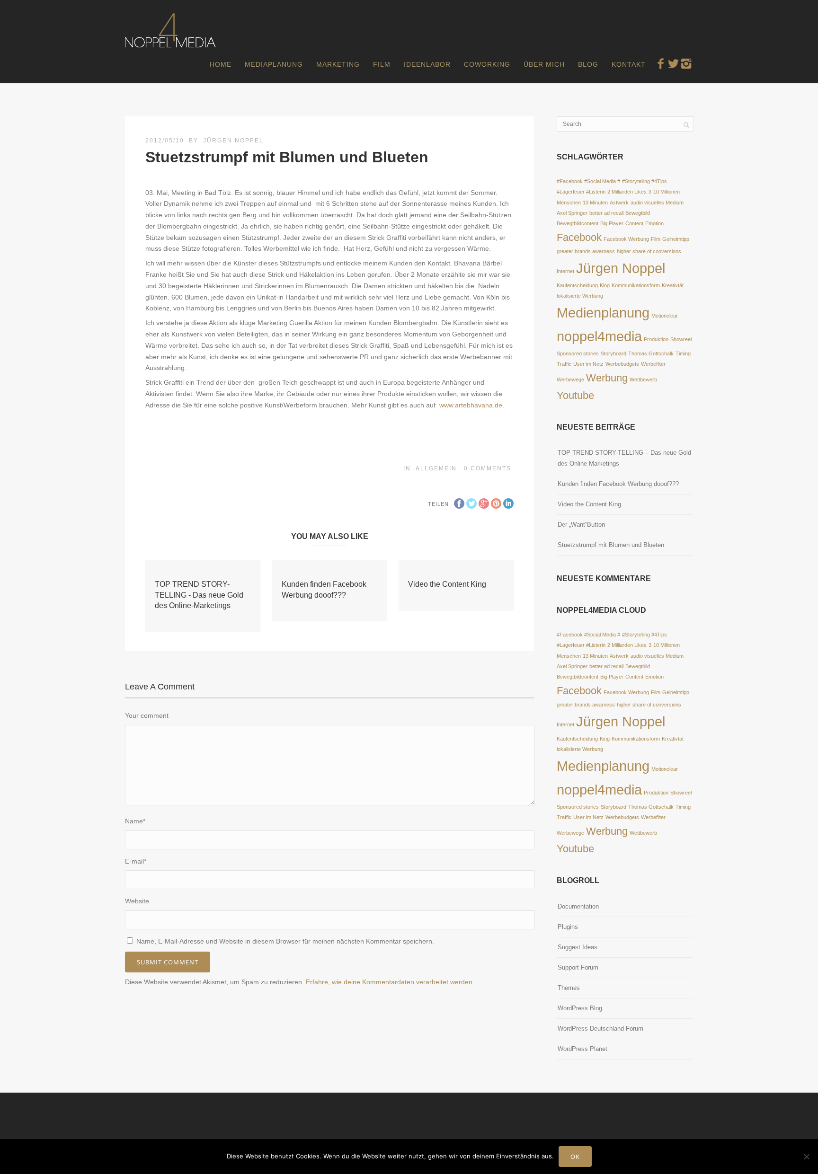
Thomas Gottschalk (651, 353)
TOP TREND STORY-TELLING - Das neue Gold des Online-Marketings (199, 594)
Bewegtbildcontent (577, 223)
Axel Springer (572, 213)
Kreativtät (673, 285)
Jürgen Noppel (233, 140)
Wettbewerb (643, 379)
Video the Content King (447, 584)
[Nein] (806, 1156)
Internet (565, 271)
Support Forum (578, 967)
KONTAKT (629, 64)
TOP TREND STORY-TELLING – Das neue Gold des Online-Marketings (624, 458)
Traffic (564, 364)
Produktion (656, 339)
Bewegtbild (637, 213)
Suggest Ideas (577, 947)
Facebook (579, 237)
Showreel (681, 339)
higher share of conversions (649, 251)
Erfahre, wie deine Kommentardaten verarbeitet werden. (390, 982)
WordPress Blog (580, 1008)
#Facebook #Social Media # (588, 181)
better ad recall (606, 213)
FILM (382, 64)
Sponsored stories (578, 353)
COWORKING (487, 64)
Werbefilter (653, 364)
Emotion (654, 223)
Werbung (607, 378)
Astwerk (619, 202)
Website (137, 901)
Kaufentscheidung (577, 285)
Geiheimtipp (675, 239)
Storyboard (613, 353)
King (605, 285)
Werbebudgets (622, 364)
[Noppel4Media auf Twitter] (673, 64)
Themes (569, 987)
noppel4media (599, 336)
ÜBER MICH (544, 64)
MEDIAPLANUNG (274, 64)
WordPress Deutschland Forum (600, 1028)
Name (135, 821)
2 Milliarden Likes (627, 191)
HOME (220, 64)
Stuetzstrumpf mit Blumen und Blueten (611, 544)
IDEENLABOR (427, 64)
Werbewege (570, 379)
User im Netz (588, 364)
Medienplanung (603, 312)
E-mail (135, 861)
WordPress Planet (582, 1048)
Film (655, 239)
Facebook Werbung (626, 239)
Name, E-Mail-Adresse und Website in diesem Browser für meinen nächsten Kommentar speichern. (285, 941)
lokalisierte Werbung (580, 296)
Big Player (611, 223)
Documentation (578, 906)
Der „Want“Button (581, 524)
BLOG (588, 64)
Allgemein (436, 468)
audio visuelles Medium (657, 202)
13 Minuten (595, 202)
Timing (683, 353)
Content (634, 223)
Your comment (147, 715)
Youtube (575, 395)
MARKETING (338, 64)
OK (575, 1156)
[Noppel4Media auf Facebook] (661, 64)
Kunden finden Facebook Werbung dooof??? (618, 483)
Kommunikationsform (636, 285)
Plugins (568, 926)
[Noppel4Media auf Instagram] (686, 64)
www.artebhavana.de (470, 405)
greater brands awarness (586, 251)
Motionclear (664, 315)
